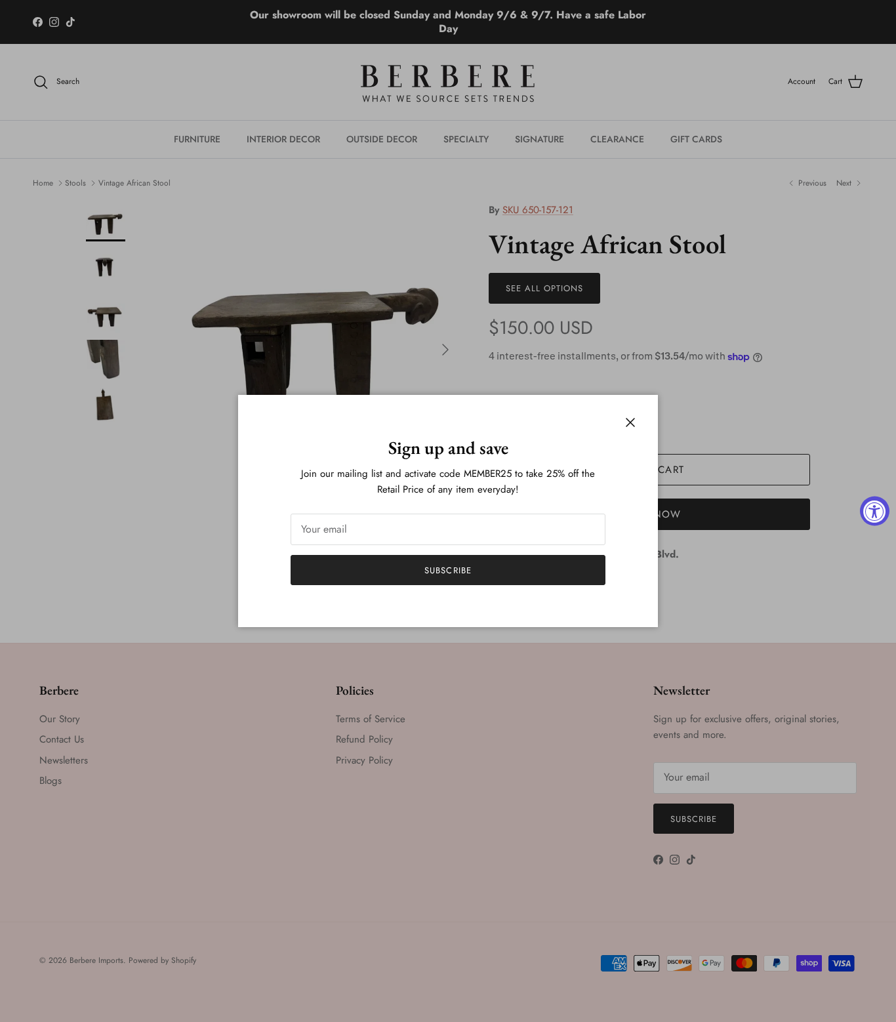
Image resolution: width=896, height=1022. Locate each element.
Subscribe (447, 570)
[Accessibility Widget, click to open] (874, 511)
